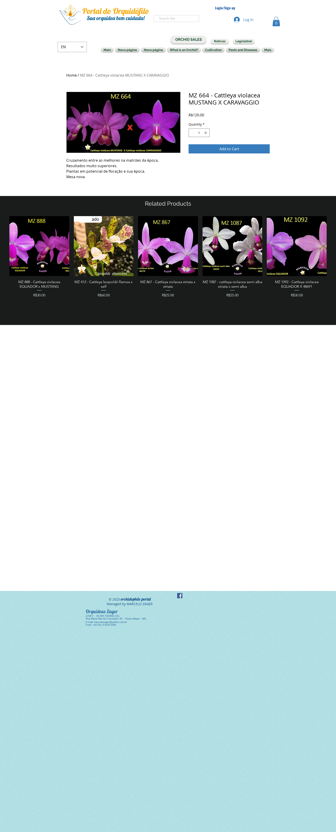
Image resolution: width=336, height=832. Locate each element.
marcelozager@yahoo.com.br (110, 622)
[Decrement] (192, 133)
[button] (276, 21)
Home (71, 75)
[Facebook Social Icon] (179, 595)
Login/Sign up (225, 7)
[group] (168, 268)
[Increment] (206, 133)
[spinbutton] (199, 133)
